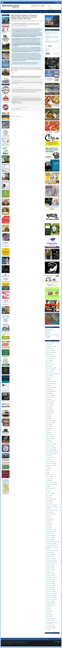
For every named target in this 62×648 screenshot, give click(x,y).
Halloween (48, 428)
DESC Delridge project (49, 391)
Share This (13, 72)
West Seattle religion (49, 589)
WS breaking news (49, 618)
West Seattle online (49, 575)
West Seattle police (49, 583)
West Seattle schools (49, 595)
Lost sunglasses (47, 332)
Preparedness (48, 478)
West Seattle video (49, 601)
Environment (48, 403)
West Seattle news (49, 573)
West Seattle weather (49, 603)
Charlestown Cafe (49, 371)
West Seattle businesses (50, 543)
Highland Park (48, 436)
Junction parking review (50, 444)
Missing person (48, 457)
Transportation (48, 519)
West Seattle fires (49, 556)
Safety (47, 486)
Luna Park (47, 455)
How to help (48, 442)
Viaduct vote (48, 527)
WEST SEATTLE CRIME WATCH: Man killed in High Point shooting (52, 33)
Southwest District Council (50, 504)
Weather (50, 11)
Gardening (48, 414)
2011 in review (48, 344)
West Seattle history (49, 564)
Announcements (49, 358)
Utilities (47, 525)
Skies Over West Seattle (50, 499)
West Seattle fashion (49, 552)
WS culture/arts (48, 620)
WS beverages (48, 616)
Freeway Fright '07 (49, 410)
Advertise (6, 11)
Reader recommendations (50, 482)
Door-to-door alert (49, 395)
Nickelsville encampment (50, 463)
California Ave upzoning (50, 368)
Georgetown (48, 426)
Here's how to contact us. (27, 641)
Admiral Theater (49, 350)
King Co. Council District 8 (50, 447)
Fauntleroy (48, 407)
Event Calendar (12, 11)
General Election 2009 (49, 422)
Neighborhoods (48, 461)
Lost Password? (56, 53)
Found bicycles (48, 409)
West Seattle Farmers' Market (51, 550)
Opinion (47, 470)
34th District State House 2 (50, 346)
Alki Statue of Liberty (49, 356)
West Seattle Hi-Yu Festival (50, 562)
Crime (47, 379)
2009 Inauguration (49, 342)
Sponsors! (41, 11)
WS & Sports (48, 614)
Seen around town (49, 493)
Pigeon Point (48, 474)
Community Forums (56, 11)
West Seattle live (48, 571)
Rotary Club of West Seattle (50, 484)
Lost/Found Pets (31, 11)
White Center (48, 610)
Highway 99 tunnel (49, 438)
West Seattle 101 (48, 533)
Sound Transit (48, 501)
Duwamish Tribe (49, 397)
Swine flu (47, 516)
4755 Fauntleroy (48, 348)
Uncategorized (48, 523)
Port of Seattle (48, 476)
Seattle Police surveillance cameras (52, 488)
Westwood (47, 606)
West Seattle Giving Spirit (50, 558)
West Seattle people (49, 581)
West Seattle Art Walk (49, 535)
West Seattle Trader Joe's (50, 597)
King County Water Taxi (50, 449)
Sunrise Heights (48, 512)
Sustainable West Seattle (50, 514)
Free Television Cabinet (49, 329)
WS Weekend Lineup (49, 627)
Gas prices (47, 416)
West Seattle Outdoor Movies (51, 577)
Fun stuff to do (48, 412)
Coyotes (47, 377)
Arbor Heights (48, 360)
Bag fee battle (48, 362)
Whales (47, 608)
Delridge (47, 385)
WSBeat (47, 629)
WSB (47, 31)
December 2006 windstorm (50, 381)
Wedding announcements (50, 531)
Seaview (47, 491)
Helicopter (48, 432)
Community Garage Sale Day (51, 373)
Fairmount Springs (49, 405)
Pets (46, 472)
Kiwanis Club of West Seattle (51, 451)
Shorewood (48, 497)
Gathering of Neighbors (50, 420)
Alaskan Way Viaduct (49, 352)
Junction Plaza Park (49, 446)
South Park (48, 503)
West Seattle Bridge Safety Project (51, 541)
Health (47, 430)
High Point (48, 434)
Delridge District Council (50, 387)
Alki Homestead (48, 354)
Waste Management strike (50, 529)
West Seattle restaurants (50, 591)
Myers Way (48, 459)
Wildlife (47, 612)
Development (48, 393)
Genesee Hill (48, 424)
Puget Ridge (48, 480)
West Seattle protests (49, 587)
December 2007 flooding (50, 383)
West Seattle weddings (49, 605)
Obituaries (36, 11)
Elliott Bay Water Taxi (49, 401)
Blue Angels (48, 366)
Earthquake (48, 399)
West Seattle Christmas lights (51, 545)
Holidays (47, 440)
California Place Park (49, 370)
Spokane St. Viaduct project (50, 510)
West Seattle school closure (50, 593)
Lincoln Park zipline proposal (51, 453)
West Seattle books (49, 539)
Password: (47, 50)
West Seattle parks (49, 579)
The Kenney (48, 518)
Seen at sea (48, 495)
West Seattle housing (49, 566)
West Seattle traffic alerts (50, 599)
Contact (17, 11)
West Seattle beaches (49, 537)
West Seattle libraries (49, 569)
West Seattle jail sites (49, 567)
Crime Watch (22, 11)
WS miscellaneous (49, 625)
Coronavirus (48, 375)
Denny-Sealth (48, 389)
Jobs (26, 11)
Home (3, 11)
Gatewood (47, 418)
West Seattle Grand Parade (50, 560)
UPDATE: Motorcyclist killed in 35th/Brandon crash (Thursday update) (52, 38)
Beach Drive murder (49, 364)
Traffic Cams (46, 11)
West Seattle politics (49, 585)
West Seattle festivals (49, 554)
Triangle (47, 521)
